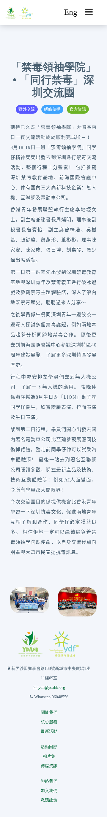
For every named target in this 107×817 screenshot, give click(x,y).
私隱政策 (49, 800)
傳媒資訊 (49, 766)
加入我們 (49, 791)
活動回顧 (49, 747)
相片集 (49, 756)
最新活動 (49, 731)
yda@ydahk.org (51, 687)
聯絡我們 (49, 781)
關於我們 (49, 712)
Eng (70, 12)
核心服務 (49, 722)
